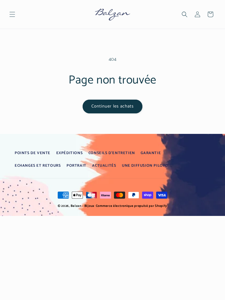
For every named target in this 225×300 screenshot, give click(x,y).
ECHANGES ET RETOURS (38, 166)
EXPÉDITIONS (69, 153)
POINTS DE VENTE (32, 153)
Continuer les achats (112, 106)
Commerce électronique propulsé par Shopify (131, 206)
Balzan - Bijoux (83, 206)
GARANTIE (151, 153)
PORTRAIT (76, 166)
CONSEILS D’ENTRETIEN (111, 153)
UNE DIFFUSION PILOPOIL (147, 166)
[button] (12, 14)
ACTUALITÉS (104, 166)
